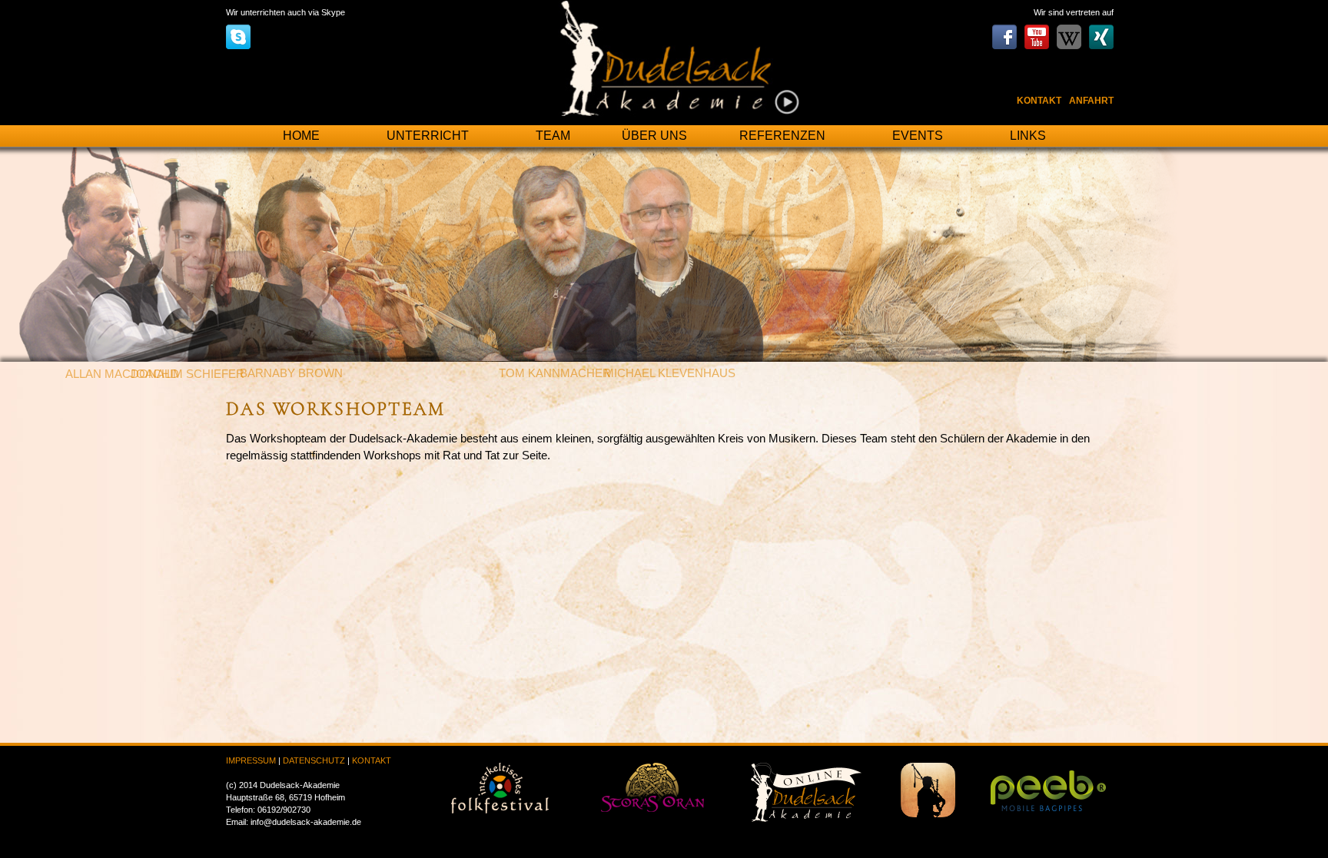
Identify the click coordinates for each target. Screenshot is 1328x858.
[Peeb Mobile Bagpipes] (1048, 786)
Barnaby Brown (291, 373)
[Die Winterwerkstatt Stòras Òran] (652, 787)
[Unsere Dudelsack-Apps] (928, 789)
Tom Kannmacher (555, 373)
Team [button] (553, 135)
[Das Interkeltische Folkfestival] (500, 787)
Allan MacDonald (122, 374)
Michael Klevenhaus (669, 373)
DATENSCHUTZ (314, 760)
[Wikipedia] (1069, 30)
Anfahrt (1091, 100)
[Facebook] (1004, 30)
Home (301, 135)
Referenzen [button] (782, 135)
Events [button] (917, 135)
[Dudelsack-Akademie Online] (806, 791)
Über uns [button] (654, 135)
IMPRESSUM (251, 760)
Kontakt (1039, 100)
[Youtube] (1036, 30)
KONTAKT (371, 760)
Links (1028, 135)
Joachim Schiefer (187, 374)
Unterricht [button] (428, 135)
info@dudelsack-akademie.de (306, 822)
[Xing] (1101, 30)
